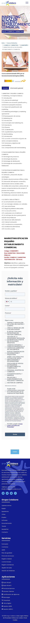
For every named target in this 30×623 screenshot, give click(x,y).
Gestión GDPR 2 (8, 609)
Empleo (4, 517)
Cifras (3, 514)
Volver (15, 452)
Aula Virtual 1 (7, 582)
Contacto (5, 532)
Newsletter (5, 529)
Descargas (6, 597)
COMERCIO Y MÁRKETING (11, 45)
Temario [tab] (5, 88)
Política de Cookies (17, 618)
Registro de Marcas (8, 565)
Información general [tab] (16, 88)
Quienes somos (6, 505)
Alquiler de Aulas (7, 568)
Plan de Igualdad (7, 553)
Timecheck (6, 600)
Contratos (5, 547)
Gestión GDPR (7, 606)
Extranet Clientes (8, 591)
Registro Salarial (7, 559)
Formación (5, 544)
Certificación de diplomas (11, 594)
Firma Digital (7, 603)
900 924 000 (11, 487)
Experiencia (5, 511)
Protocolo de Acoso (8, 556)
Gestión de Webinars (8, 571)
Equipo (4, 508)
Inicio (3, 43)
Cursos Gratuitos (12, 43)
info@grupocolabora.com (13, 489)
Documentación (7, 523)
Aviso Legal (20, 616)
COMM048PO (24, 45)
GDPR (3, 550)
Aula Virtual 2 (7, 585)
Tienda (4, 526)
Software (4, 520)
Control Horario (6, 562)
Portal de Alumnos (9, 588)
